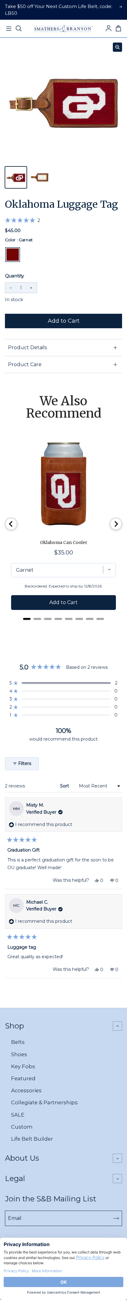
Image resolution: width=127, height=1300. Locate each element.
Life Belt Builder (32, 1139)
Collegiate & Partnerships (44, 1102)
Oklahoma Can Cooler (63, 542)
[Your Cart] (118, 28)
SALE (17, 1115)
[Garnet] (12, 254)
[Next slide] (116, 524)
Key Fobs (23, 1066)
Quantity (14, 276)
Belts (18, 1042)
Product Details (27, 347)
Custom (22, 1127)
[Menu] (8, 28)
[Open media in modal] (117, 47)
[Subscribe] (116, 1218)
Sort (65, 786)
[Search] (18, 28)
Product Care (25, 364)
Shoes (19, 1054)
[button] (22, 220)
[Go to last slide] (11, 524)
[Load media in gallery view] (16, 177)
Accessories (26, 1090)
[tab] (27, 619)
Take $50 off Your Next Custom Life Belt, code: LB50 (58, 10)
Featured (23, 1078)
